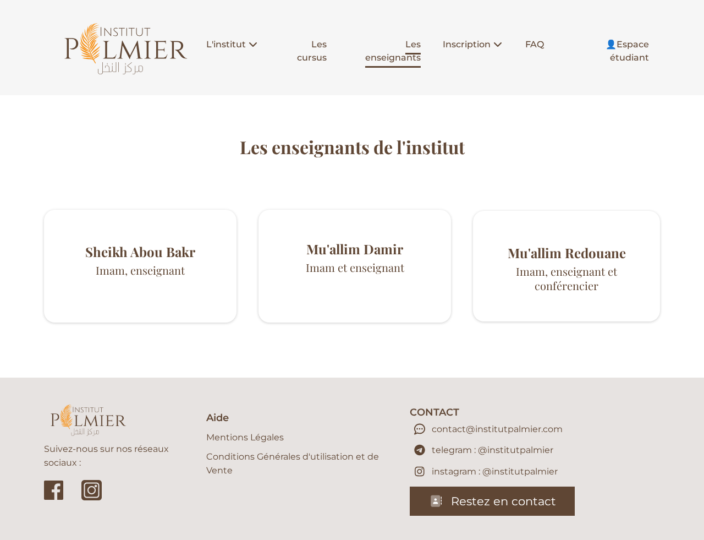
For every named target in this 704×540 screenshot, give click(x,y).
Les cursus (312, 51)
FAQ (534, 44)
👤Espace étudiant (627, 51)
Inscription (467, 44)
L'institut (226, 44)
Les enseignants (393, 51)
